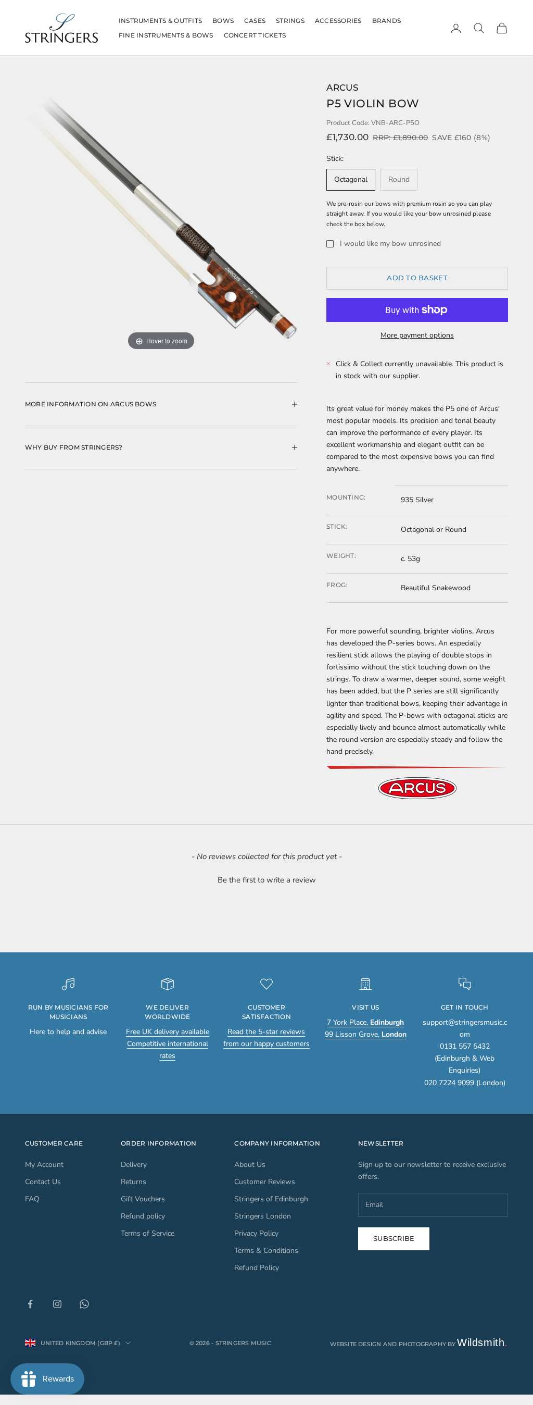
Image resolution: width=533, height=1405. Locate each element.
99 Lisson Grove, (366, 1034)
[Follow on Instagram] (57, 1304)
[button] (266, 879)
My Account (44, 1165)
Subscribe (393, 1238)
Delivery (134, 1165)
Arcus (342, 87)
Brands (386, 20)
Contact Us (43, 1182)
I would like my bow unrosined (390, 243)
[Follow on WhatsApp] (84, 1304)
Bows (223, 20)
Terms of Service (147, 1233)
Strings (290, 20)
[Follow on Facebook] (30, 1304)
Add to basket (417, 277)
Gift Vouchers (143, 1199)
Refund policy (143, 1216)
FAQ (32, 1199)
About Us (249, 1165)
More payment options (417, 335)
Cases (254, 20)
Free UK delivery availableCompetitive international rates (167, 1044)
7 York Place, (365, 1022)
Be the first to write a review (267, 880)
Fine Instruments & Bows (166, 35)
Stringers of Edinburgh (271, 1199)
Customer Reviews (264, 1182)
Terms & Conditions (266, 1250)
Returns (133, 1182)
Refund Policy (256, 1268)
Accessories (338, 20)
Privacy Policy (256, 1233)
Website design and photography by (419, 1344)
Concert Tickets (255, 35)
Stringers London (262, 1216)
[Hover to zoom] (161, 216)
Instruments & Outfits (160, 20)
